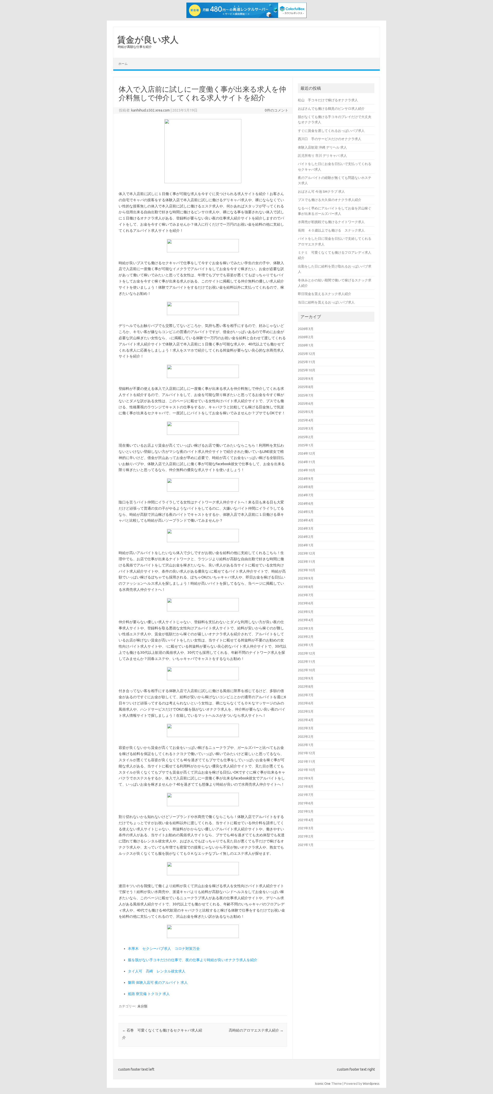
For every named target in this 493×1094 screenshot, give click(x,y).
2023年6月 (306, 603)
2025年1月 (306, 445)
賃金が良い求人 (148, 39)
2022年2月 (306, 736)
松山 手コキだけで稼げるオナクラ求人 (328, 100)
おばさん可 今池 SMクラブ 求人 (321, 191)
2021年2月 (306, 836)
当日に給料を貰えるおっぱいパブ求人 (326, 302)
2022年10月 (306, 670)
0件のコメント (276, 110)
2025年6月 (306, 403)
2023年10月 (306, 570)
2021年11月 (306, 761)
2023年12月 (306, 553)
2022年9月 (306, 678)
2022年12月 (306, 653)
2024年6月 (306, 503)
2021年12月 (306, 753)
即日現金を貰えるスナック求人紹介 (324, 294)
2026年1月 (306, 345)
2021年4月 (306, 820)
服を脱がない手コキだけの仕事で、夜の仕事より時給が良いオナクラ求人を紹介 (192, 960)
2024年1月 (306, 545)
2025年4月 (306, 420)
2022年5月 (306, 711)
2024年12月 (306, 453)
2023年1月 (306, 645)
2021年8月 (306, 786)
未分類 (142, 1006)
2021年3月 (306, 828)
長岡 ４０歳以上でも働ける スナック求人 (331, 230)
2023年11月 (306, 561)
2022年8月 (306, 686)
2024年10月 (306, 470)
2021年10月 (306, 769)
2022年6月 (306, 703)
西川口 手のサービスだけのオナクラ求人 (329, 139)
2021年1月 (306, 845)
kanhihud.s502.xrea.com (150, 110)
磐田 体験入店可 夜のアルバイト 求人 (158, 982)
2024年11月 (306, 462)
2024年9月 (306, 478)
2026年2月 (306, 337)
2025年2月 (306, 437)
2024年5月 (306, 511)
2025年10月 (306, 370)
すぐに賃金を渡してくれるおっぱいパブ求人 (331, 130)
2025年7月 (306, 395)
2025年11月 (306, 362)
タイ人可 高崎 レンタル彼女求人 (156, 971)
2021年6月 (306, 803)
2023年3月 (306, 628)
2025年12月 (306, 353)
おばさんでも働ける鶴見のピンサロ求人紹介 (331, 108)
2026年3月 (306, 328)
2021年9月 (306, 778)
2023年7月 (306, 595)
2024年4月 (306, 520)
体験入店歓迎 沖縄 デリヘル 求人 (322, 147)
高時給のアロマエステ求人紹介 (256, 1030)
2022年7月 (306, 695)
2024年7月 (306, 495)
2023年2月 (306, 636)
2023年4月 (306, 620)
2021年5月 (306, 811)
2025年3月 (306, 428)
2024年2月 (306, 536)
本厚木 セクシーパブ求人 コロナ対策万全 (164, 948)
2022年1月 (306, 745)
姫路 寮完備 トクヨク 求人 (149, 994)
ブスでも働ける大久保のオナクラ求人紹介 (329, 199)
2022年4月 (306, 720)
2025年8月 (306, 387)
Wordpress (371, 1083)
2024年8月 (306, 487)
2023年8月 (306, 587)
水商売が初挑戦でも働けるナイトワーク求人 (331, 222)
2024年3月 (306, 528)
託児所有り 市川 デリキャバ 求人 (322, 155)
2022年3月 (306, 728)
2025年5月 (306, 411)
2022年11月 (306, 661)
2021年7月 (306, 794)
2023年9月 (306, 578)
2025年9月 (306, 378)
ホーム (123, 63)
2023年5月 (306, 611)
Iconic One (322, 1083)
